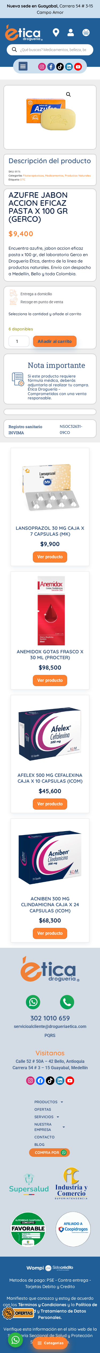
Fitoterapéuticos (33, 175)
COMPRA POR (47, 1152)
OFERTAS (42, 1109)
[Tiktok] (50, 1080)
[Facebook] (40, 1080)
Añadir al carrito (55, 341)
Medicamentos (54, 175)
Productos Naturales (78, 175)
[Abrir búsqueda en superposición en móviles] (50, 49)
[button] (23, 66)
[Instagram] (30, 1080)
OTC (22, 179)
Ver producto (50, 556)
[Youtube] (70, 1080)
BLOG (39, 1144)
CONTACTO (44, 1137)
